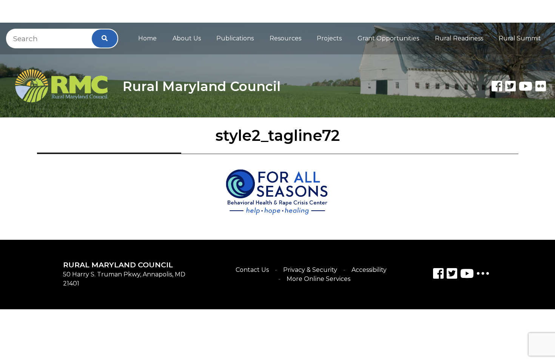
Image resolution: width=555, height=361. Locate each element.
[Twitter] (510, 86)
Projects (329, 38)
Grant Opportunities (388, 38)
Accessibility (369, 269)
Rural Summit (520, 38)
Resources (285, 38)
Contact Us (252, 269)
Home (147, 38)
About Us (187, 38)
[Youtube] (525, 86)
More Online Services (318, 278)
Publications (235, 38)
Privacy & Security (310, 269)
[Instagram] (452, 274)
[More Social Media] (483, 275)
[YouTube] (467, 274)
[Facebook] (497, 86)
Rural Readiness (459, 38)
